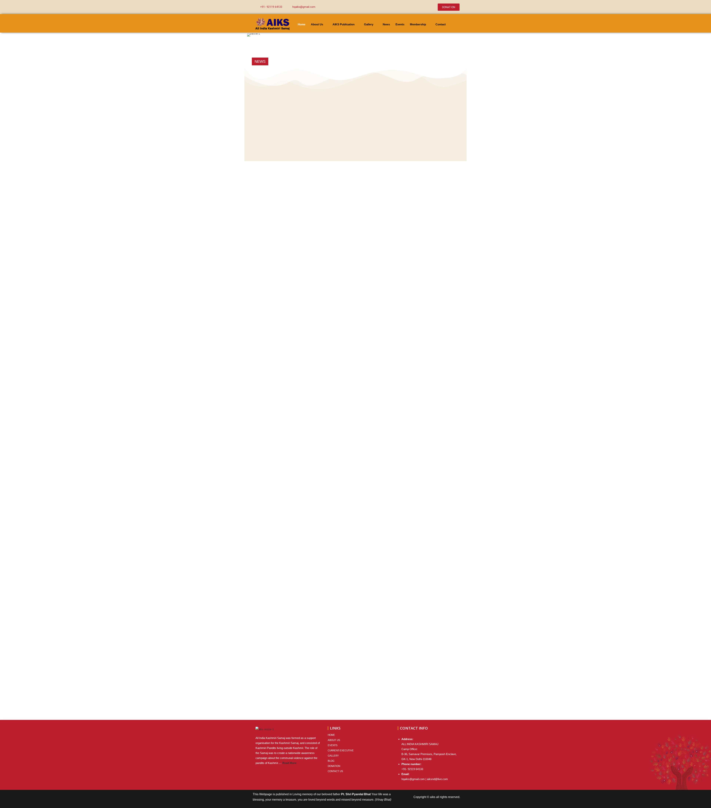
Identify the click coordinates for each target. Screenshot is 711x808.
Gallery (368, 24)
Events (399, 24)
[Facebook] (406, 4)
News (386, 24)
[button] (251, 35)
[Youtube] (421, 10)
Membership (418, 24)
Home (301, 24)
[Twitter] (414, 4)
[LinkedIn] (421, 4)
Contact (440, 24)
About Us (317, 24)
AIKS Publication (344, 24)
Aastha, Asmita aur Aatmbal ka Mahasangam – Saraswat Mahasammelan (315, 61)
